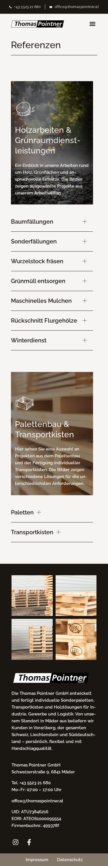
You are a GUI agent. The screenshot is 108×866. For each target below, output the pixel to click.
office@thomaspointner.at (37, 800)
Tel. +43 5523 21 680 (31, 782)
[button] (92, 24)
